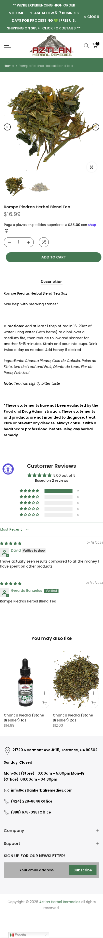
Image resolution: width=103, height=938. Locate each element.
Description (51, 282)
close (92, 16)
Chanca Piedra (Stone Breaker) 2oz (73, 718)
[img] (11, 543)
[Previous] (7, 126)
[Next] (95, 126)
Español (20, 935)
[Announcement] (43, 16)
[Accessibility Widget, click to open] (8, 469)
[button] (30, 491)
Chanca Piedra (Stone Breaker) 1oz (24, 718)
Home (9, 65)
